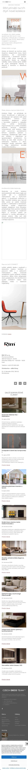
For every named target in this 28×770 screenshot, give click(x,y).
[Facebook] (15, 383)
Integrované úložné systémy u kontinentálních (12, 630)
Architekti (4, 717)
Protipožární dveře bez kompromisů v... (17, 739)
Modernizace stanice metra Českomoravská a (11, 523)
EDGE (22, 110)
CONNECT (14, 264)
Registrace (17, 721)
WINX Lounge (11, 48)
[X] (20, 383)
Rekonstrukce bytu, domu (6, 722)
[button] (26, 742)
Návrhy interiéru (5, 719)
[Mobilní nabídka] (25, 1)
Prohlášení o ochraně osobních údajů (18, 768)
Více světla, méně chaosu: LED (12, 665)
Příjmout (14, 757)
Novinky (16, 719)
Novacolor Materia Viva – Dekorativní (10, 415)
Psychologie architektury (20, 725)
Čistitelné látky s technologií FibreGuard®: (11, 594)
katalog (9, 334)
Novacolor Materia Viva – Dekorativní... (17, 735)
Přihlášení (17, 723)
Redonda (17, 188)
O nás (16, 717)
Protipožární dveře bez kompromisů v (14, 451)
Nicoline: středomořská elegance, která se (13, 558)
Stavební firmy (5, 725)
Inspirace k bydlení (6, 723)
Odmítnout (14, 761)
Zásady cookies (5, 768)
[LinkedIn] (24, 383)
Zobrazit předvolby (14, 765)
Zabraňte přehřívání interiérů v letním (12, 487)
